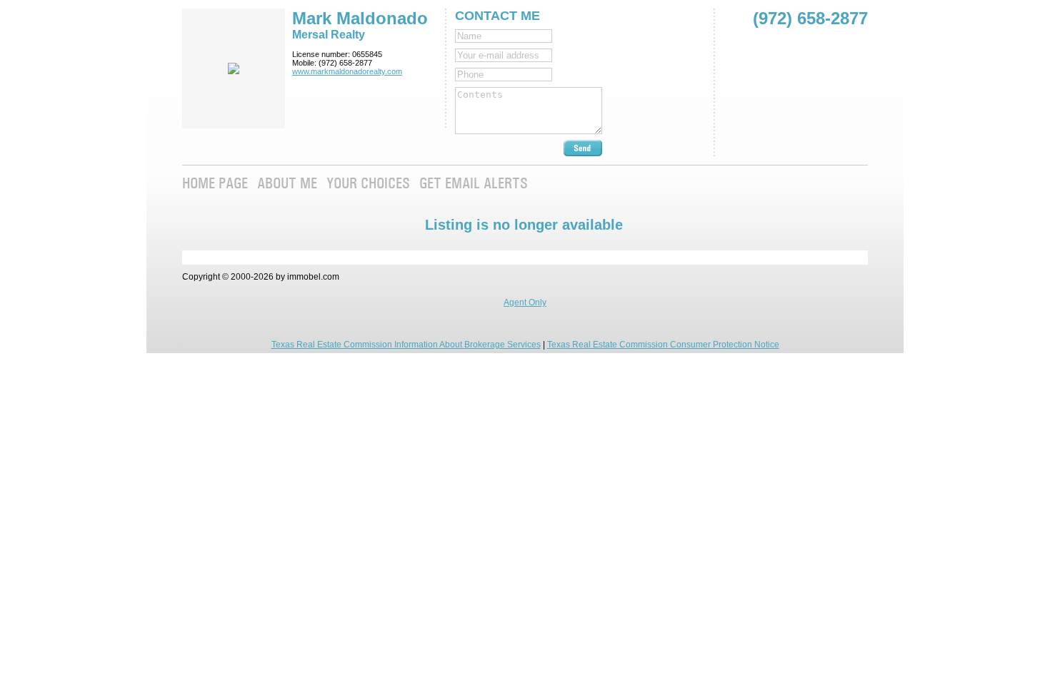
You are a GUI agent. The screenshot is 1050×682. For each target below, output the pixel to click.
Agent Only (525, 302)
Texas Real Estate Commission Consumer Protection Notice (663, 345)
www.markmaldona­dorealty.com (347, 71)
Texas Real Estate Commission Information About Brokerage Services (406, 345)
